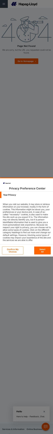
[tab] (26, 195)
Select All (42, 250)
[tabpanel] (26, 225)
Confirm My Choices (13, 250)
